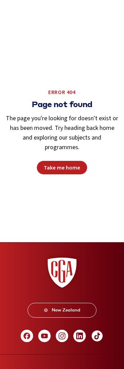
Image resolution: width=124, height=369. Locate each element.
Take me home (62, 168)
